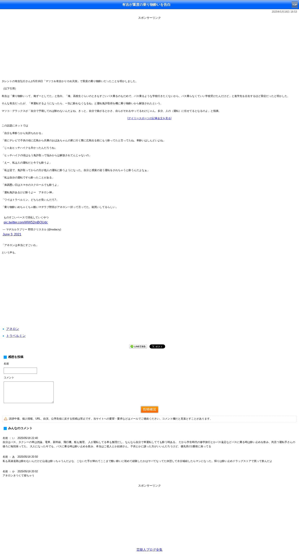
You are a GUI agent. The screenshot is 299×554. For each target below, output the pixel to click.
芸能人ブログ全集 (149, 549)
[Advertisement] (149, 49)
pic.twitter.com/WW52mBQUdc (26, 222)
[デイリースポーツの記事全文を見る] (149, 118)
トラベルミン (16, 335)
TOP (294, 4)
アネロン (12, 329)
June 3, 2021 (12, 234)
